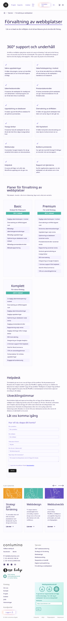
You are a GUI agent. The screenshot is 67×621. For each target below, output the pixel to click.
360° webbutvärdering (42, 549)
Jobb (4, 599)
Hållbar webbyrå (8, 548)
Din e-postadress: (12, 426)
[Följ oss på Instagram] (12, 565)
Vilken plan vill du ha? (14, 441)
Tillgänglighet (51, 617)
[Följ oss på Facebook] (8, 565)
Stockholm (6, 552)
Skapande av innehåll (41, 560)
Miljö (43, 617)
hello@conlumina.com (12, 556)
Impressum (60, 617)
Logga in (8, 612)
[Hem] (5, 5)
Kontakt (5, 591)
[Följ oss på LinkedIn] (4, 565)
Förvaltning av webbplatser (24, 13)
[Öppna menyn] (63, 5)
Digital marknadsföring (42, 563)
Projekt (13, 5)
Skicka (12, 471)
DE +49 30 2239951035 (12, 561)
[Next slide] (61, 486)
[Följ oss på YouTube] (15, 565)
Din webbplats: (12, 434)
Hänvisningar (7, 602)
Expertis (20, 5)
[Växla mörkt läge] (59, 5)
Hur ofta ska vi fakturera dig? (15, 448)
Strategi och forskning (42, 551)
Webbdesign (39, 554)
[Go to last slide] (55, 486)
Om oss (33, 5)
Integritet (36, 617)
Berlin (15, 552)
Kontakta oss (44, 5)
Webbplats (39, 600)
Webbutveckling (40, 557)
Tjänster (10, 13)
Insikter (27, 5)
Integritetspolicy (30, 465)
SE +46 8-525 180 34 (11, 558)
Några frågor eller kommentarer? (16, 454)
